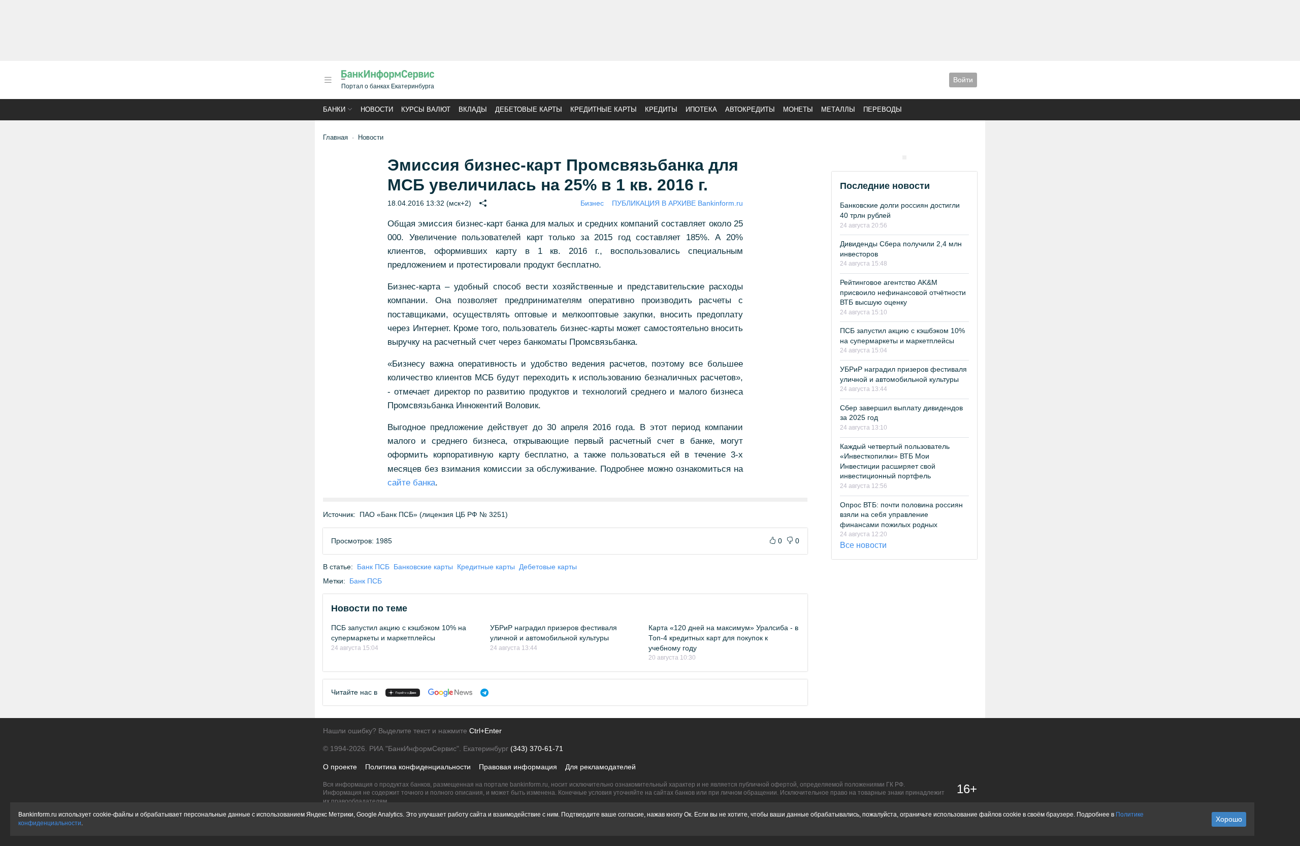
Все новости (863, 545)
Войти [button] (963, 80)
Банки (334, 109)
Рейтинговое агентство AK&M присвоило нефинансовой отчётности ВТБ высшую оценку (903, 292)
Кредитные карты (603, 109)
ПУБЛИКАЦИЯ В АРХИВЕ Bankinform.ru (677, 203)
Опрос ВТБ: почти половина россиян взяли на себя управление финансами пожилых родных (901, 515)
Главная (335, 137)
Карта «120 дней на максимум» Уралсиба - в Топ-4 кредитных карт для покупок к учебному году (723, 638)
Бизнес (592, 203)
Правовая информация (518, 767)
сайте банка (411, 482)
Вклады (473, 109)
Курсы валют (425, 109)
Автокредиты (750, 109)
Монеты (798, 109)
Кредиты (661, 109)
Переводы (882, 109)
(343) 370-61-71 (536, 748)
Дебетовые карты (528, 109)
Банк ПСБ (373, 567)
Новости (377, 109)
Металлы (838, 109)
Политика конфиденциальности (418, 767)
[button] (328, 80)
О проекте (340, 767)
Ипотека (701, 109)
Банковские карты (423, 567)
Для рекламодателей (600, 767)
